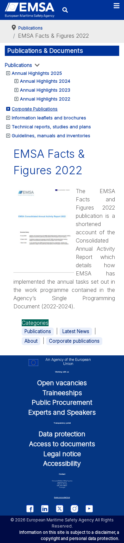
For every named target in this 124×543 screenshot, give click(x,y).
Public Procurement (62, 402)
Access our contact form (62, 497)
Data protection (62, 434)
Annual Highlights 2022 (45, 99)
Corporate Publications (35, 108)
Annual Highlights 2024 (45, 81)
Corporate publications (74, 341)
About (31, 341)
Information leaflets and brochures (49, 117)
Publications (18, 65)
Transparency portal (62, 423)
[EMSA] (29, 9)
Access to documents (62, 444)
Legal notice (62, 454)
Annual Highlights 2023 (45, 90)
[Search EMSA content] (65, 9)
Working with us (62, 372)
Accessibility (62, 463)
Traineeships (62, 393)
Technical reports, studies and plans (51, 126)
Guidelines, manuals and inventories (51, 135)
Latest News (75, 331)
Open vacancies (62, 383)
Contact (62, 474)
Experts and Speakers (62, 412)
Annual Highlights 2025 (37, 73)
